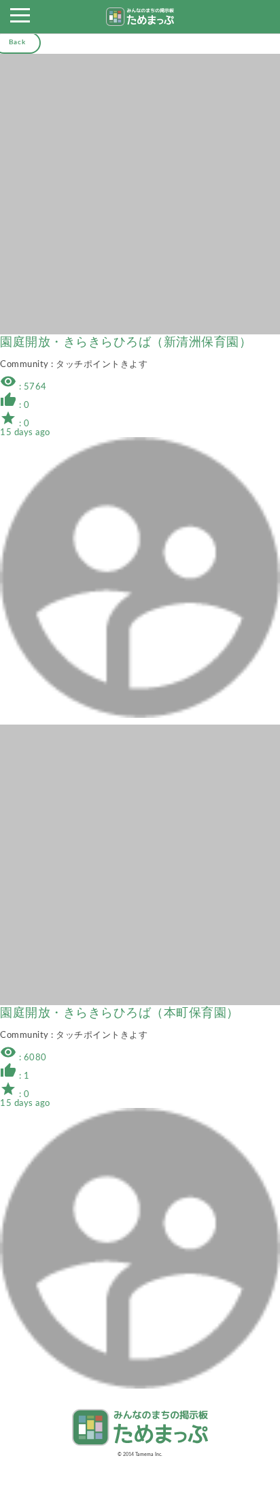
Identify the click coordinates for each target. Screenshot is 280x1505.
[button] (19, 19)
